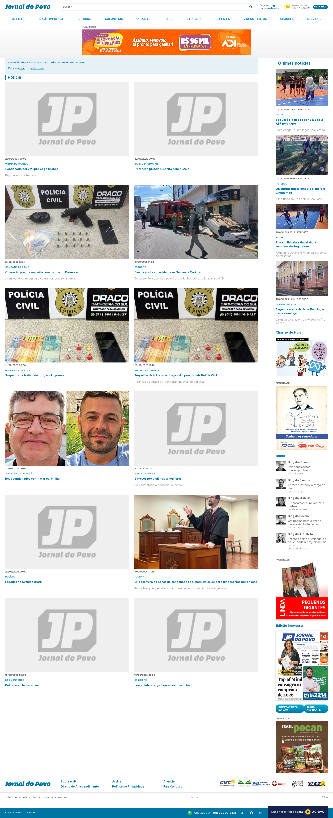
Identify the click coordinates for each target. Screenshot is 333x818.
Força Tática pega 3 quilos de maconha (162, 685)
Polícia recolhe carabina (22, 685)
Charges (287, 19)
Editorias (84, 19)
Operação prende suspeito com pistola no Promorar (42, 272)
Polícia (14, 77)
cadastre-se (271, 8)
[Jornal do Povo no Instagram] (261, 813)
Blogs (168, 19)
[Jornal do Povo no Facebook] (252, 813)
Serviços (314, 19)
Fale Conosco (172, 786)
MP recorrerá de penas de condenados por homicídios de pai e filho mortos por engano (196, 582)
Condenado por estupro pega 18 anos (31, 169)
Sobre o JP (68, 781)
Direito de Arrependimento (80, 786)
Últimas (18, 19)
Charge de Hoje (288, 332)
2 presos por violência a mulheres (157, 478)
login (274, 5)
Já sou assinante (314, 708)
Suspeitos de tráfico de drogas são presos (35, 375)
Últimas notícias (294, 63)
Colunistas (114, 19)
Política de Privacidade (128, 786)
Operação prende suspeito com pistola (161, 169)
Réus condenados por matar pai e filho (32, 478)
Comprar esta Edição (288, 708)
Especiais (223, 19)
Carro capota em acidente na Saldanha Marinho (167, 272)
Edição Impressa (50, 19)
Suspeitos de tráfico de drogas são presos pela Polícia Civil (175, 375)
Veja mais (320, 7)
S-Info (194, 797)
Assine (116, 781)
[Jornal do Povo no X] (243, 813)
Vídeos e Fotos (255, 19)
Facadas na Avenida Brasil (23, 582)
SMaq (325, 797)
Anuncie (169, 781)
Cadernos (194, 19)
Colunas (143, 19)
